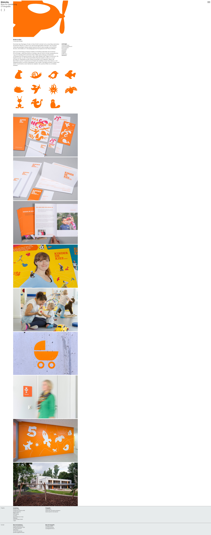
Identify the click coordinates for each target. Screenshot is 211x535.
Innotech (15, 515)
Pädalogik (15, 518)
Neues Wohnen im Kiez (18, 516)
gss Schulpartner (17, 511)
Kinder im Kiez (16, 509)
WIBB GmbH (16, 513)
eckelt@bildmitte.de (49, 528)
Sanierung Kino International (51, 511)
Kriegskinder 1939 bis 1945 (19, 510)
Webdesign (64, 55)
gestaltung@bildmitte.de (18, 532)
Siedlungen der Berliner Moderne (52, 510)
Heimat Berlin (48, 509)
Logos (14, 520)
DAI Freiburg (16, 514)
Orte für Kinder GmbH (18, 519)
